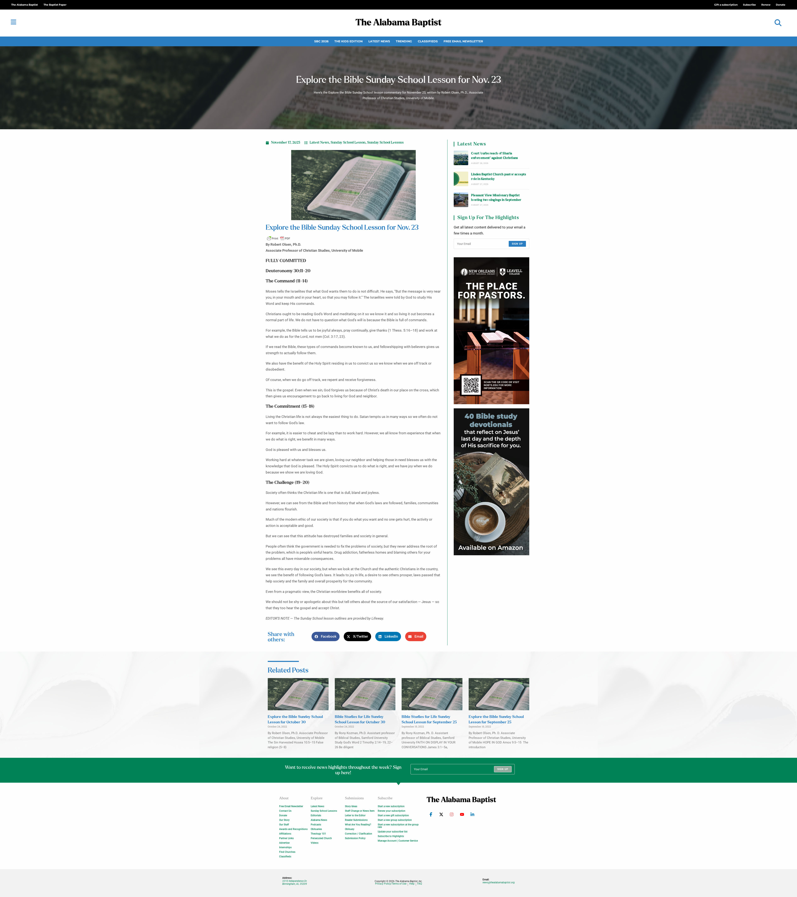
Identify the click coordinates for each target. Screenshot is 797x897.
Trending (404, 41)
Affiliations (285, 833)
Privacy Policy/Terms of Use (390, 883)
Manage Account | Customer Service (398, 840)
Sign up (517, 243)
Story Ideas (351, 806)
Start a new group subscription (395, 820)
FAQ (419, 883)
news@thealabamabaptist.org (499, 882)
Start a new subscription (391, 806)
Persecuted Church (321, 838)
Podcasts (316, 824)
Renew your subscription (391, 810)
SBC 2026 (321, 41)
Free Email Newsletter (463, 41)
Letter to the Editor (355, 815)
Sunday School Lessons (385, 142)
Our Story (284, 820)
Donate (283, 815)
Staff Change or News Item (359, 810)
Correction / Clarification (358, 833)
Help (411, 883)
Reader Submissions (356, 820)
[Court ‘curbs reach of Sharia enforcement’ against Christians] (461, 158)
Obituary (349, 829)
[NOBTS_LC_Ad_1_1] (491, 330)
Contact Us (285, 810)
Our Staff (284, 824)
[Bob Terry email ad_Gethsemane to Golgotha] (491, 481)
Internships (285, 847)
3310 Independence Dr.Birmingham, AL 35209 (294, 882)
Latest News (379, 41)
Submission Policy (355, 838)
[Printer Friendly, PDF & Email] (278, 238)
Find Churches (287, 852)
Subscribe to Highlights (391, 836)
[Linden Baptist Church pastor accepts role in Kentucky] (461, 179)
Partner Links (286, 838)
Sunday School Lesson (348, 142)
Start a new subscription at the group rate (398, 826)
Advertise (284, 842)
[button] (778, 23)
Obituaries (316, 829)
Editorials (316, 815)
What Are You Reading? (358, 824)
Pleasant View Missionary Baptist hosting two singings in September (496, 197)
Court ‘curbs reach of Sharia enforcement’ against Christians (494, 156)
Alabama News (319, 820)
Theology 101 (318, 833)
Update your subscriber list (392, 831)
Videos (314, 842)
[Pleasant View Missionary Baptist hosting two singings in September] (461, 200)
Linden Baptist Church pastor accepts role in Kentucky (498, 177)
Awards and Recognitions (293, 829)
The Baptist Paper (55, 4)
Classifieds (428, 41)
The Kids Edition (348, 41)
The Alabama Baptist (24, 4)
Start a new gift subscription (393, 815)
